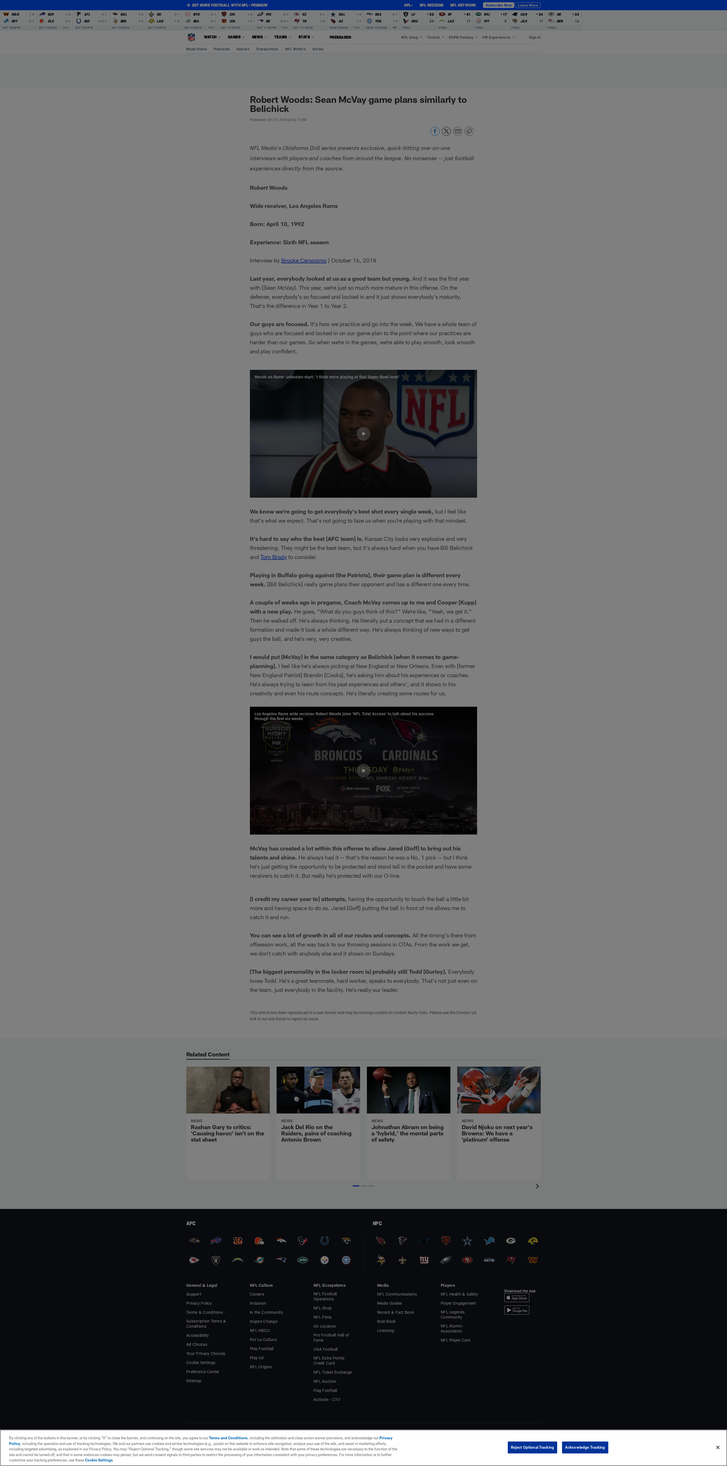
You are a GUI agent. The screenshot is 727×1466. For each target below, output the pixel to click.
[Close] (718, 1447)
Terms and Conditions (228, 1438)
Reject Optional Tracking (532, 1447)
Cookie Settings (99, 1460)
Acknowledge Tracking (585, 1447)
